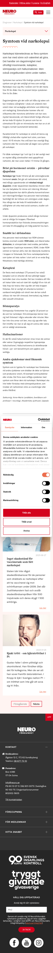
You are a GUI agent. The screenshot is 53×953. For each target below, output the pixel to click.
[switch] (46, 483)
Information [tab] (26, 427)
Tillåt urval (27, 522)
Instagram (38, 943)
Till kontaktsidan (13, 799)
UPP (49, 717)
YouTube (26, 943)
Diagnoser (7, 22)
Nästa (36, 704)
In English (45, 3)
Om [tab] (43, 427)
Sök (40, 12)
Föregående (20, 704)
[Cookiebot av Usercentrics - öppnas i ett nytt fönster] (38, 420)
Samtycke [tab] (9, 427)
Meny (48, 12)
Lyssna (35, 3)
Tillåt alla (26, 513)
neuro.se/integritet (34, 923)
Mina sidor (25, 3)
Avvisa (26, 531)
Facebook (14, 943)
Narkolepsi (18, 22)
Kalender (13, 3)
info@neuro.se (12, 782)
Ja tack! (26, 930)
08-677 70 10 (20, 761)
